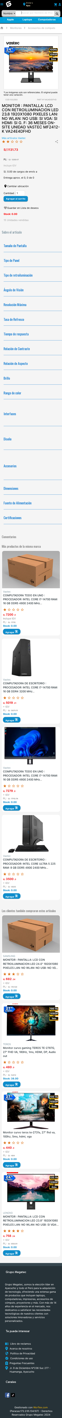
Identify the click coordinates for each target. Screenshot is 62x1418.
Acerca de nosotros (21, 1348)
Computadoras (45, 20)
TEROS (7, 1044)
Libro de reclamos (20, 1343)
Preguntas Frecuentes (22, 1363)
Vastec (7, 591)
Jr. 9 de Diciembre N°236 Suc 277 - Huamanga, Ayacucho (30, 1369)
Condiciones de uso (21, 1358)
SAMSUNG (9, 956)
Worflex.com (40, 1407)
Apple (12, 20)
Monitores (16, 27)
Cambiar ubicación (18, 186)
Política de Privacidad (22, 1353)
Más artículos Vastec (14, 138)
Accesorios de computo (41, 27)
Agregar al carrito (15, 198)
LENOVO (8, 1212)
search (57, 14)
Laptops (25, 20)
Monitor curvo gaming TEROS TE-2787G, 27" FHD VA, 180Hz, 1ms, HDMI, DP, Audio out (29, 1052)
